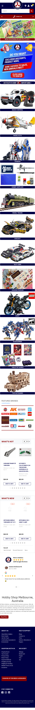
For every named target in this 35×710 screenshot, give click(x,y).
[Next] (33, 17)
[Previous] (1, 17)
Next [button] (27, 441)
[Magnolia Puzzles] (5, 420)
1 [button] (10, 488)
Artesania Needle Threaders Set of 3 (9, 521)
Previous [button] (24, 441)
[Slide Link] (17, 29)
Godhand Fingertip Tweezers (10, 464)
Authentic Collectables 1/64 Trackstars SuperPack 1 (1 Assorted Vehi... (24, 467)
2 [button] (12, 488)
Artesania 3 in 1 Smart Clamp (24, 521)
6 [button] (20, 488)
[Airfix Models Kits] (5, 409)
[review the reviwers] (6, 573)
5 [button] (18, 488)
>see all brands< (5, 403)
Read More (4, 617)
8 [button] (24, 488)
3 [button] (14, 488)
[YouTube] (9, 692)
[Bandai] (30, 409)
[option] (17, 16)
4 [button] (16, 488)
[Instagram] (6, 692)
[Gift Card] (17, 83)
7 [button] (22, 488)
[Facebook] (2, 692)
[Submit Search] (32, 11)
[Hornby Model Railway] (13, 414)
